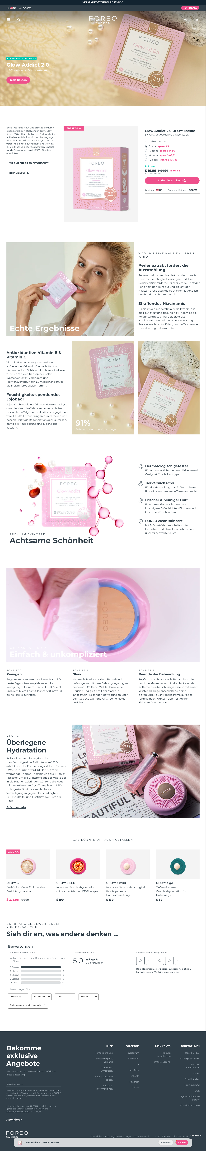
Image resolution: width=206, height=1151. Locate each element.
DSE (197, 1090)
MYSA (196, 1073)
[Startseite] (103, 21)
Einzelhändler (192, 1079)
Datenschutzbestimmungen (30, 1109)
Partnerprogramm (189, 1058)
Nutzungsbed (192, 1084)
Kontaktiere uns (104, 1052)
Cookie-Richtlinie (190, 1105)
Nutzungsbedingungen (17, 1111)
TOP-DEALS (190, 7)
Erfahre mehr (16, 807)
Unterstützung (162, 1061)
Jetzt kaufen (18, 79)
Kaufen (182, 1142)
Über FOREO (192, 1052)
